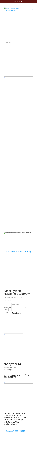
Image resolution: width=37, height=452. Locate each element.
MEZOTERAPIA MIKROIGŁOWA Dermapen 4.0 (18, 157)
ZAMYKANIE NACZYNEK (15, 417)
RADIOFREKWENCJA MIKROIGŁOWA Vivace (18, 180)
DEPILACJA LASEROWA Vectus (18, 133)
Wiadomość (7, 307)
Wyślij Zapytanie (13, 313)
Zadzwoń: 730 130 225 (15, 431)
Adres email (7, 301)
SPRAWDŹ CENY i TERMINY (19, 23)
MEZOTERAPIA (11, 423)
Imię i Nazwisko (8, 297)
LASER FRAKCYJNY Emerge (18, 169)
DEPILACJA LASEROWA (15, 413)
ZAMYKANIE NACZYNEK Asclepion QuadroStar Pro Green (18, 145)
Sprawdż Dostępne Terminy (18, 251)
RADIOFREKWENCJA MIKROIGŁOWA (13, 420)
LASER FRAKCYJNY (13, 415)
